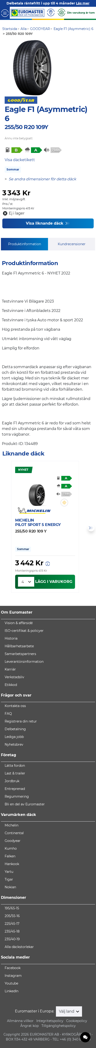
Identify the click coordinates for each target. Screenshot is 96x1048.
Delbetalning (15, 729)
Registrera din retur (21, 721)
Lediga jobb (14, 737)
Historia (11, 638)
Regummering (17, 796)
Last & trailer (15, 773)
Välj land (67, 1011)
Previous (4, 527)
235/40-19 (12, 939)
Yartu (9, 872)
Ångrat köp (29, 1026)
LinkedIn (11, 991)
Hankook (12, 864)
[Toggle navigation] (5, 13)
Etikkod (11, 685)
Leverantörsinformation (24, 661)
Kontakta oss (15, 706)
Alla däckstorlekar (19, 947)
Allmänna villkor (20, 1021)
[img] (64, 502)
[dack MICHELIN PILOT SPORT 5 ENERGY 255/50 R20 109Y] (37, 492)
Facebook (13, 968)
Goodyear (13, 841)
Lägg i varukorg (53, 581)
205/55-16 (12, 916)
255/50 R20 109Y (26, 127)
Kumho (11, 848)
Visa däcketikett (20, 160)
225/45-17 (12, 924)
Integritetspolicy (49, 1021)
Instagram (13, 976)
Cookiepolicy (76, 1021)
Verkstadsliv (14, 677)
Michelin (11, 825)
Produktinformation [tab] (24, 244)
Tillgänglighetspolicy (58, 1026)
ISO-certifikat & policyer (24, 631)
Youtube (11, 983)
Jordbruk (12, 781)
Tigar (9, 879)
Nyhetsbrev (14, 744)
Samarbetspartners (20, 654)
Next (91, 527)
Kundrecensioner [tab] (72, 244)
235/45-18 (12, 931)
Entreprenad (15, 789)
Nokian (10, 887)
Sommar (13, 169)
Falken (10, 856)
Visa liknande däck (45, 223)
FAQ (8, 713)
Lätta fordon (15, 765)
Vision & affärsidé (19, 623)
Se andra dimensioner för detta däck (42, 179)
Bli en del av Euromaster (25, 804)
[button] (64, 502)
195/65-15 (12, 908)
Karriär (10, 669)
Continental (14, 833)
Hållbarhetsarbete (19, 646)
